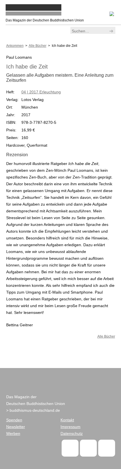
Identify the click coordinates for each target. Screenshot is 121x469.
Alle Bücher (106, 336)
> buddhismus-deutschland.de (33, 410)
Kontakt (67, 420)
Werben (13, 433)
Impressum (70, 426)
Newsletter (15, 426)
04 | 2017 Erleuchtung (41, 92)
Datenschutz (71, 433)
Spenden (14, 420)
